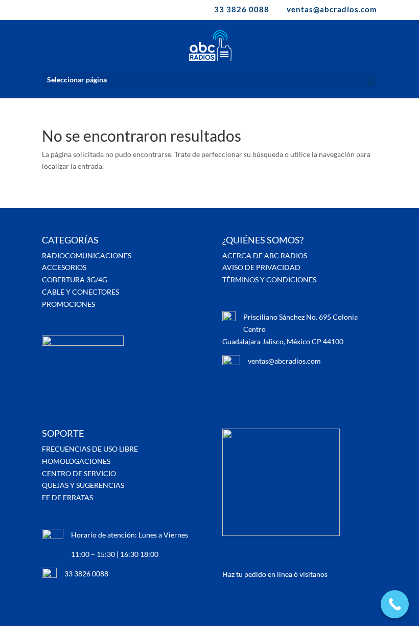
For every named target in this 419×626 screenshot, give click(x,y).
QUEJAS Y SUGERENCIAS (83, 485)
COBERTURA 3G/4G (74, 279)
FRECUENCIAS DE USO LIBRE (90, 448)
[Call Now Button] (395, 604)
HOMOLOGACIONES (76, 461)
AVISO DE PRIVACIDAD (261, 267)
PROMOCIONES (68, 304)
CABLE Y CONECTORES (80, 291)
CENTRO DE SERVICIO (79, 473)
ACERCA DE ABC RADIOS (264, 255)
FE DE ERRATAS (67, 497)
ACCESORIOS (64, 267)
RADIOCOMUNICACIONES (86, 255)
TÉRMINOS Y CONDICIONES (269, 279)
